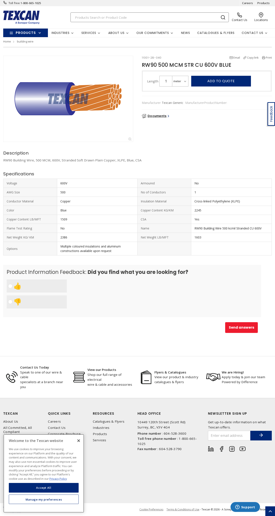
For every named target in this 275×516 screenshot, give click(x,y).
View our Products (101, 369)
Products (263, 3)
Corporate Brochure (64, 434)
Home (7, 41)
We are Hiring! (233, 372)
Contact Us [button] (252, 33)
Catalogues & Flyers (216, 33)
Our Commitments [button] (152, 33)
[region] (43, 473)
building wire (25, 41)
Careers (247, 3)
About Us (10, 421)
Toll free (14, 3)
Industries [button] (61, 33)
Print (269, 57)
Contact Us (57, 428)
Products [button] (26, 32)
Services (99, 440)
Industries (101, 428)
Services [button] (88, 33)
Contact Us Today (34, 367)
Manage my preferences (44, 499)
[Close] (78, 440)
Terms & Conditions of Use (183, 509)
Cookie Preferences (151, 509)
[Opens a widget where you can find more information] (245, 507)
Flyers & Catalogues (170, 372)
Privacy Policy (58, 478)
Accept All (43, 488)
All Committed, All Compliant (17, 430)
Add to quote (221, 81)
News (185, 33)
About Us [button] (116, 33)
